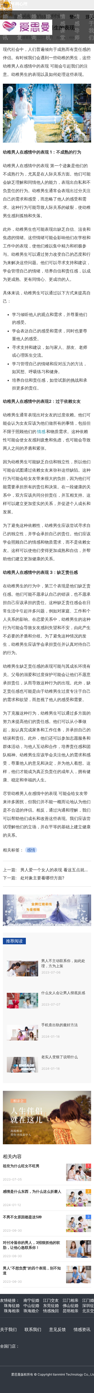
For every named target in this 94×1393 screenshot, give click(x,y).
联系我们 (33, 1329)
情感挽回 (51, 1310)
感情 (31, 850)
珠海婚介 (31, 1310)
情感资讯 (82, 1329)
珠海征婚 (12, 1305)
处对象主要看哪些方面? (42, 877)
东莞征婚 (51, 1305)
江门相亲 (70, 1300)
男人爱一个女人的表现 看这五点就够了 (56, 869)
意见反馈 (57, 1329)
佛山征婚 (70, 1305)
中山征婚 (31, 1305)
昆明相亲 (70, 1310)
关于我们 (8, 1329)
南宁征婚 (31, 1300)
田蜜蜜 (28, 21)
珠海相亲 (12, 1310)
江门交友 (51, 1300)
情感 (41, 431)
